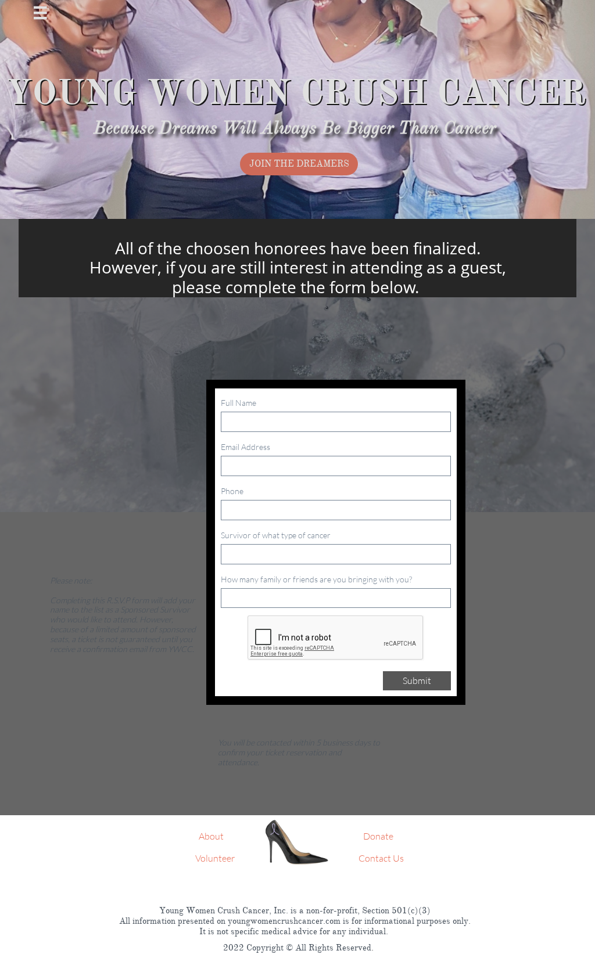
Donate (377, 836)
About (211, 836)
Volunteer (215, 858)
